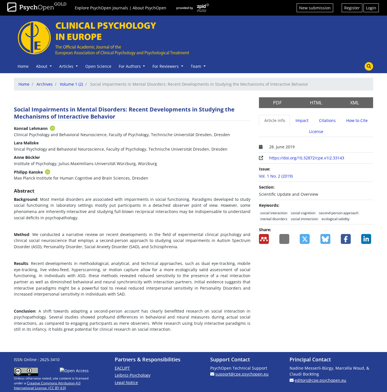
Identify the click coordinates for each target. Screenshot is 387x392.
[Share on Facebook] (347, 239)
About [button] (42, 66)
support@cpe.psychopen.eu (242, 374)
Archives (45, 84)
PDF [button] (277, 103)
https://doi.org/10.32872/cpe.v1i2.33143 (306, 158)
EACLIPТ (122, 368)
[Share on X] (306, 239)
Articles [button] (67, 66)
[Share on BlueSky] (326, 239)
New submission (315, 7)
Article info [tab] (274, 120)
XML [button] (354, 103)
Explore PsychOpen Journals (101, 7)
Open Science (98, 66)
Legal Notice (126, 382)
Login (371, 7)
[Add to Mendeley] (265, 239)
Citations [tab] (327, 120)
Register (352, 7)
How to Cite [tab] (357, 120)
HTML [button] (316, 103)
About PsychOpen (149, 7)
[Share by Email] (285, 239)
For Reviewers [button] (166, 66)
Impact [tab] (302, 120)
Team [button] (196, 66)
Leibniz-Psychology (132, 375)
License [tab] (316, 131)
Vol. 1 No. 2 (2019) (276, 176)
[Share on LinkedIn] (367, 239)
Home (23, 66)
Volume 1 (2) (71, 84)
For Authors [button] (130, 66)
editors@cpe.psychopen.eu (320, 380)
